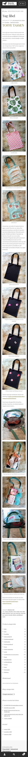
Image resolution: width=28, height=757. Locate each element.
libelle (3, 613)
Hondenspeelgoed (8, 639)
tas (3, 615)
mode (5, 652)
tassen (6, 615)
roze (14, 613)
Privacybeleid (5, 749)
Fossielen (6, 634)
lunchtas (8, 613)
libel (24, 611)
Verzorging (7, 669)
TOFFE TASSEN (13, 25)
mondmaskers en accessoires (11, 654)
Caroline (7, 22)
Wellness (6, 672)
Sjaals (5, 657)
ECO (5, 631)
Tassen (6, 664)
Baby (5, 629)
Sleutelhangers (8, 659)
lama (21, 611)
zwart (3, 616)
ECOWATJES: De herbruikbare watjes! (13, 705)
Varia (5, 667)
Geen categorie (8, 636)
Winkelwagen (22, 753)
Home (5, 11)
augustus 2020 (7, 734)
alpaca (6, 611)
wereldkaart (20, 615)
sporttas (18, 613)
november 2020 (8, 731)
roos (12, 613)
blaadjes (11, 611)
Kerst (5, 647)
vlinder (14, 615)
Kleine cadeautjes (8, 649)
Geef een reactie (14, 22)
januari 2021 (7, 729)
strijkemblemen (8, 662)
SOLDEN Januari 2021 (9, 707)
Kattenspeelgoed (8, 644)
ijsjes (14, 611)
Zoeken (14, 754)
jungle (17, 611)
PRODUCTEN (11, 609)
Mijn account (4, 754)
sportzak (23, 613)
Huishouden (7, 641)
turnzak (10, 615)
